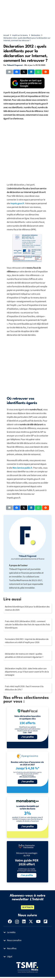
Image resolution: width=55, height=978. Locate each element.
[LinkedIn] (24, 921)
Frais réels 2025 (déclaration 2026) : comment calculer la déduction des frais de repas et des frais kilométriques (27, 624)
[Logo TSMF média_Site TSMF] (27, 967)
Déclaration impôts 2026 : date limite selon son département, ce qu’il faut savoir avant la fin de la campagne (27, 671)
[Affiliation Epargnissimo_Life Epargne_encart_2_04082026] (27, 772)
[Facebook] (10, 921)
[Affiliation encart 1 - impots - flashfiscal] (27, 727)
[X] (31, 921)
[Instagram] (17, 921)
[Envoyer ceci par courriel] (9, 72)
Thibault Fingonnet (15, 65)
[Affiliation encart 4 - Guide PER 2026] (27, 861)
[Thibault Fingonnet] (27, 535)
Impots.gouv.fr (17, 203)
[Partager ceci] (16, 72)
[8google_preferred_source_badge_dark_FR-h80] (27, 83)
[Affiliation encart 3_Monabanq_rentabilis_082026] (27, 817)
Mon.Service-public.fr (22, 467)
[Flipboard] (45, 921)
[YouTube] (38, 921)
